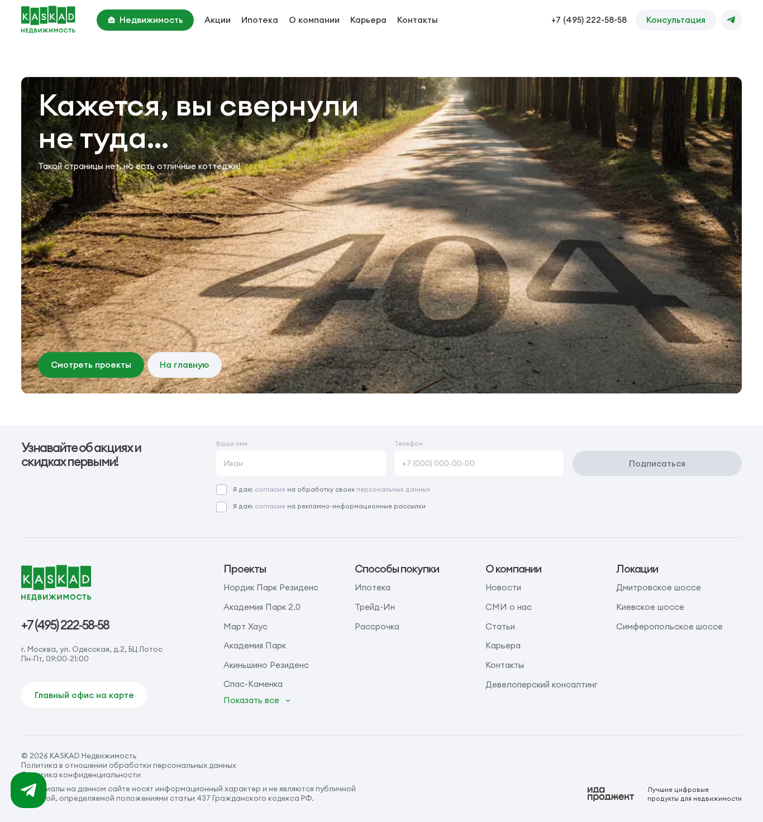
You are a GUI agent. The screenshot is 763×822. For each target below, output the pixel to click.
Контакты (417, 20)
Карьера (368, 20)
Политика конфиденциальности (81, 775)
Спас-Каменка (253, 684)
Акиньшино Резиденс (266, 665)
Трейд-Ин (375, 607)
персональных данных (393, 489)
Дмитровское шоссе (658, 587)
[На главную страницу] (48, 20)
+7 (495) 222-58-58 (589, 20)
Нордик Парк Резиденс (270, 587)
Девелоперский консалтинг (541, 684)
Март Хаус (245, 626)
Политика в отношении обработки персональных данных (128, 765)
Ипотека (259, 20)
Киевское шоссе (650, 607)
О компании (314, 20)
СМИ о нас (508, 607)
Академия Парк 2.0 (262, 607)
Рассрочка (377, 626)
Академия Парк (254, 645)
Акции (217, 20)
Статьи (500, 626)
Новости (503, 587)
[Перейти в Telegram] (731, 20)
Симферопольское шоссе (669, 626)
